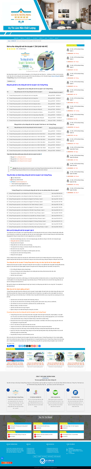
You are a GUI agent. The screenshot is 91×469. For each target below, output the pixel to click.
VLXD (46, 38)
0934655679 (70, 86)
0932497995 (70, 127)
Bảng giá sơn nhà (30, 449)
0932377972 (70, 135)
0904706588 (70, 176)
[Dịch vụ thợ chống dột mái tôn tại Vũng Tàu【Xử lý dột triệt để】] (35, 357)
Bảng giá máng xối (31, 452)
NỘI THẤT (29, 38)
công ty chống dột (55, 76)
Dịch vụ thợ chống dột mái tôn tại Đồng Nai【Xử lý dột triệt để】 (76, 364)
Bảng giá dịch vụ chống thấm (53, 452)
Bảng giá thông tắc (31, 450)
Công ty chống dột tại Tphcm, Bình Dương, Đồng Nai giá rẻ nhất (15, 364)
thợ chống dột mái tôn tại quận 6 (25, 159)
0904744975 (70, 94)
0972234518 (64, 436)
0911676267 (12, 436)
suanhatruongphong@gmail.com (75, 449)
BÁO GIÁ (51, 38)
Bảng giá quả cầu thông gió (52, 449)
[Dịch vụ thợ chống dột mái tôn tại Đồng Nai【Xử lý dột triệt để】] (76, 357)
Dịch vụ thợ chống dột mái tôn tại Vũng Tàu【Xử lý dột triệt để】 (35, 364)
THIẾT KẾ (40, 38)
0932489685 (70, 168)
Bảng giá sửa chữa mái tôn (52, 448)
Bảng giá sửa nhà (30, 448)
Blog (35, 456)
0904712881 (70, 159)
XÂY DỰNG (35, 38)
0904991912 (70, 110)
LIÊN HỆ (56, 38)
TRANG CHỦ (16, 38)
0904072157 (70, 69)
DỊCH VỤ (22, 38)
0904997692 (70, 151)
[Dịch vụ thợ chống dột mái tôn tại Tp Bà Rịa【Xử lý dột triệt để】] (56, 357)
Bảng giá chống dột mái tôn (52, 450)
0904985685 (70, 192)
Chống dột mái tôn (15, 240)
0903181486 (70, 78)
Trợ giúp (39, 456)
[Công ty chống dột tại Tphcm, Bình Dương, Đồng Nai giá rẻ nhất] (15, 357)
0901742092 (70, 102)
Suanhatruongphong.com (21, 181)
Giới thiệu (44, 456)
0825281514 (70, 119)
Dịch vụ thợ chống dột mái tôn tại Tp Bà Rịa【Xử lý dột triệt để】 (55, 364)
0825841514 (70, 61)
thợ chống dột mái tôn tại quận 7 (25, 161)
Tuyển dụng (49, 456)
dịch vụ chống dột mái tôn (20, 157)
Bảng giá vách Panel (31, 453)
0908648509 (70, 53)
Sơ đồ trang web (57, 456)
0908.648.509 (8, 463)
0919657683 (38, 436)
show (13, 81)
